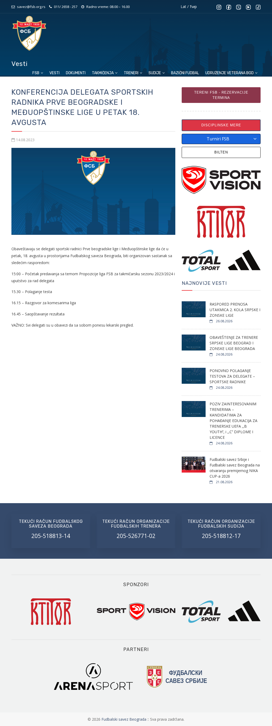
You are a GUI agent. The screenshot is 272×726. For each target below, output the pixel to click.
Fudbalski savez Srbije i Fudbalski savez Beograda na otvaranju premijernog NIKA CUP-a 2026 (235, 468)
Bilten (221, 152)
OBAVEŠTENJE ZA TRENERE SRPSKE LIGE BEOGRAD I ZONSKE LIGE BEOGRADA (234, 343)
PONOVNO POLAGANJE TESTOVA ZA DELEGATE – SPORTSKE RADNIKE (232, 376)
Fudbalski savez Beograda (124, 719)
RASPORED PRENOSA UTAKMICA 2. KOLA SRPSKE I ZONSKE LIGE (235, 310)
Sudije (155, 73)
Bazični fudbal (185, 73)
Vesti (54, 73)
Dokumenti (76, 73)
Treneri (131, 73)
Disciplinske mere (221, 125)
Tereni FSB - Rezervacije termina (221, 95)
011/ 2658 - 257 (65, 6)
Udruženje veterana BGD (229, 73)
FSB (36, 73)
